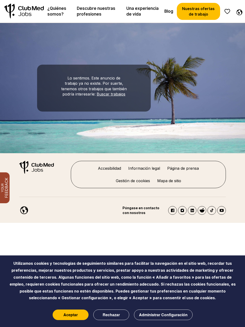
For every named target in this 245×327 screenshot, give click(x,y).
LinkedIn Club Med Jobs (192, 210)
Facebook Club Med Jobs (172, 210)
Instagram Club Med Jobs (182, 210)
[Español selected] (21, 208)
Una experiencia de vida (142, 11)
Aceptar (70, 314)
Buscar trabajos (111, 94)
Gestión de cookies (133, 180)
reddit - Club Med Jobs (202, 210)
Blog (168, 11)
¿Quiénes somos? (56, 11)
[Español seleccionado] (238, 11)
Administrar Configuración (163, 314)
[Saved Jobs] (227, 11)
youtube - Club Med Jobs (221, 210)
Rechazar (111, 314)
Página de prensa (183, 168)
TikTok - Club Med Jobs (211, 210)
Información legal (144, 168)
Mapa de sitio (169, 180)
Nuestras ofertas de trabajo (198, 11)
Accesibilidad (109, 168)
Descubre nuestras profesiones (96, 11)
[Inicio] (24, 11)
